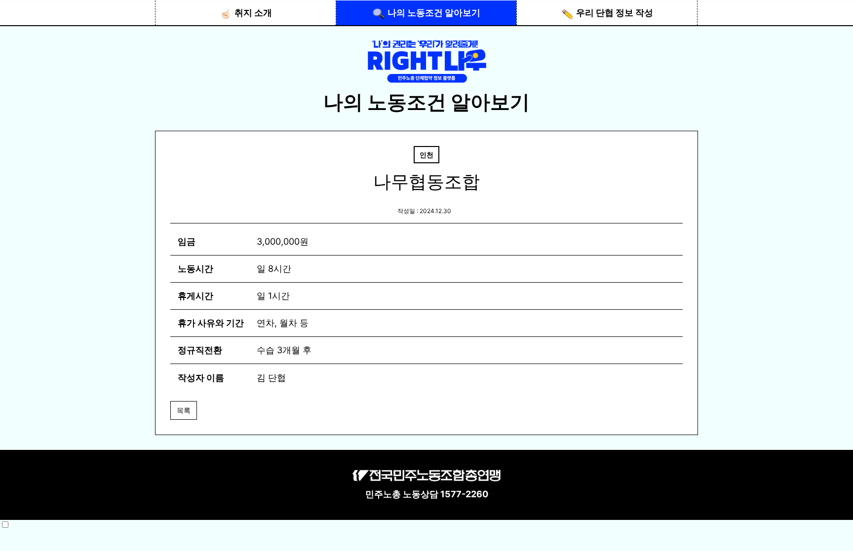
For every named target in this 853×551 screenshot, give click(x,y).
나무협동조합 (426, 181)
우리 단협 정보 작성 (614, 12)
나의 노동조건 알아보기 (434, 12)
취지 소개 (253, 12)
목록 (184, 410)
